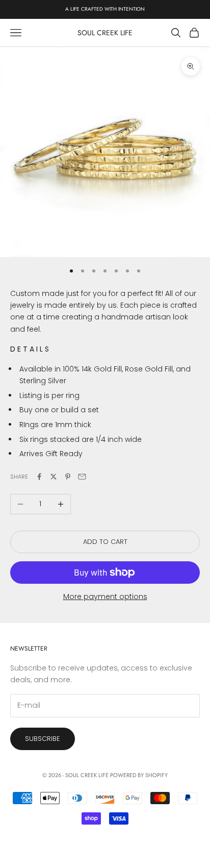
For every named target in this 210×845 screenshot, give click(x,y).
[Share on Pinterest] (68, 477)
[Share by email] (82, 477)
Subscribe (42, 738)
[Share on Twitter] (53, 477)
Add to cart (105, 541)
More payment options (105, 596)
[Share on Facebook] (39, 477)
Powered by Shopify (139, 775)
